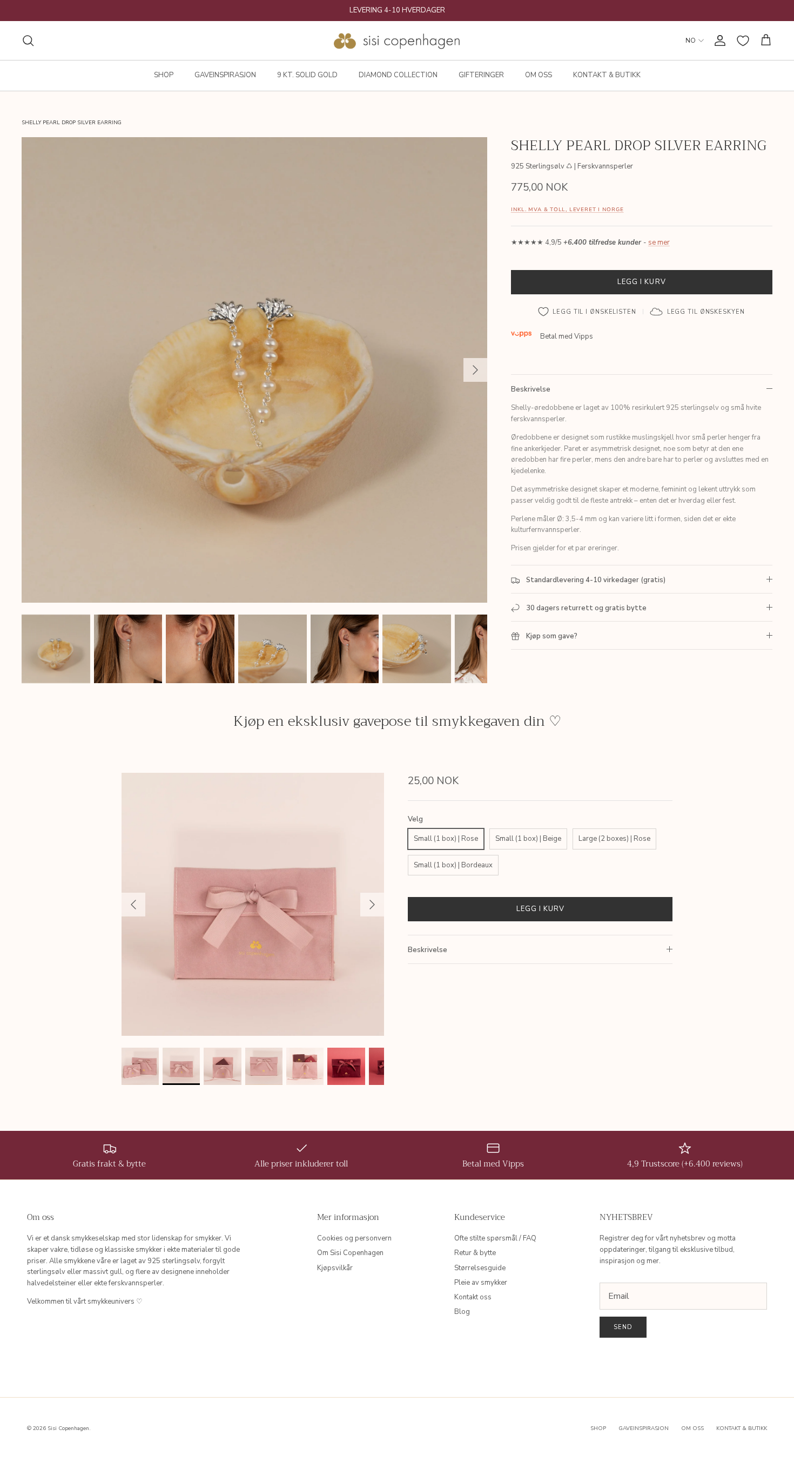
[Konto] (717, 40)
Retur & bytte (475, 1253)
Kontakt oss (473, 1297)
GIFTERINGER (481, 75)
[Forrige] (133, 904)
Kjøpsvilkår (335, 1268)
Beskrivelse (530, 389)
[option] (254, 370)
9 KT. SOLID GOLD (307, 75)
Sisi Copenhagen (68, 1428)
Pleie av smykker (480, 1282)
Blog (462, 1312)
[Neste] (475, 370)
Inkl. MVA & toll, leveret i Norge (567, 209)
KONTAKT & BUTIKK (607, 75)
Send (623, 1327)
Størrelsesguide (480, 1268)
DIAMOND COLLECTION (398, 75)
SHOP (163, 75)
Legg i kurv (641, 282)
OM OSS (538, 75)
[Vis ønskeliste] (743, 40)
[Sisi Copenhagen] (397, 40)
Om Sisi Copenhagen (350, 1253)
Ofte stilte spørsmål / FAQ (495, 1238)
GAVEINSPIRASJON (225, 75)
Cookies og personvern (354, 1238)
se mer (659, 243)
